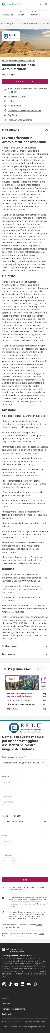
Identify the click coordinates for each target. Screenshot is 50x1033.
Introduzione (8, 14)
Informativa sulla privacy (28, 1027)
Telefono (7, 855)
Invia (25, 879)
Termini (39, 925)
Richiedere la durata (17, 96)
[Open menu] (45, 4)
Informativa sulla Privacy (11, 927)
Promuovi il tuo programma (13, 1009)
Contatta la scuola (25, 81)
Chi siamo (6, 1003)
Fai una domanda (35, 13)
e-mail (6, 835)
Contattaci (6, 1014)
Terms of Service (16, 936)
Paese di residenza (12, 815)
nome (5, 776)
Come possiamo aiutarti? (15, 757)
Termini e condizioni (9, 1027)
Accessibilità (42, 1027)
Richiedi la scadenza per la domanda (24, 110)
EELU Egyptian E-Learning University (18, 60)
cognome (7, 796)
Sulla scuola (21, 13)
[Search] (40, 4)
